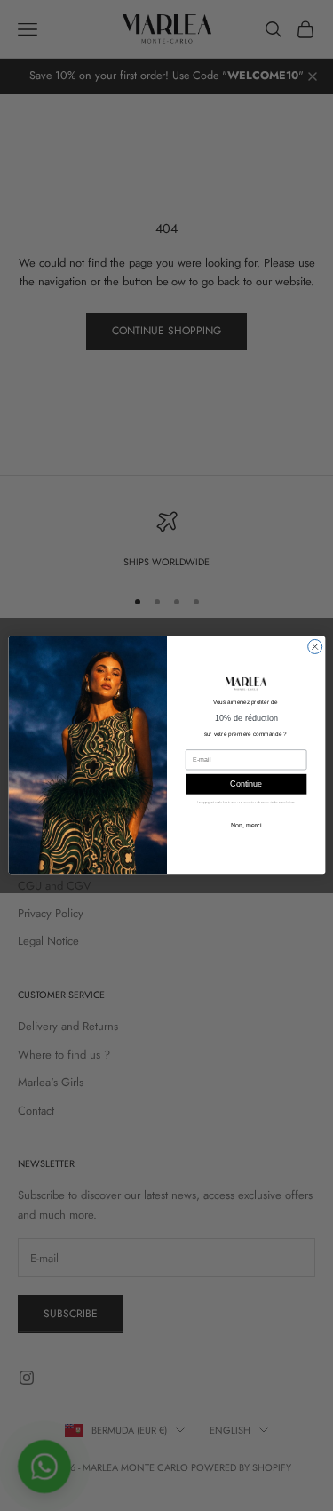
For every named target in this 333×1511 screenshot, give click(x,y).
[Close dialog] (314, 647)
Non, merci (245, 825)
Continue (246, 784)
